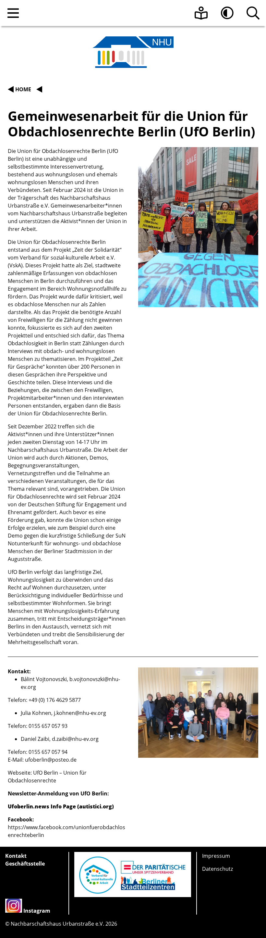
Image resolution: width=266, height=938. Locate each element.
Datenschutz (217, 868)
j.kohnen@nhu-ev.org (80, 712)
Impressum (216, 855)
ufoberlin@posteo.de (51, 759)
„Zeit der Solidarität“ (97, 249)
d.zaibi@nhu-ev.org (75, 738)
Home (23, 89)
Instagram (36, 910)
